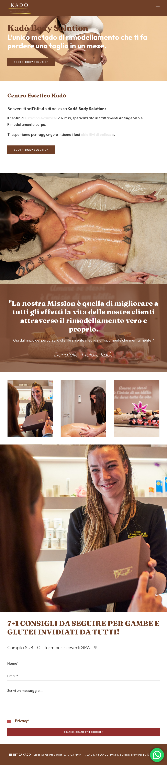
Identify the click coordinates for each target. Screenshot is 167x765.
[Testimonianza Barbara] (83, 528)
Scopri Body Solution (31, 62)
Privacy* (22, 720)
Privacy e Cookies (120, 754)
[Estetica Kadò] (19, 8)
